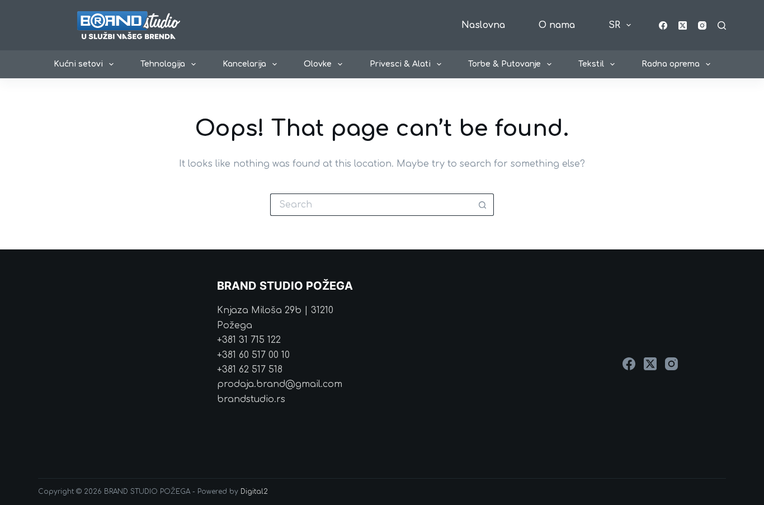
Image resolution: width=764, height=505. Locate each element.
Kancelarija (244, 64)
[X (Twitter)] (682, 25)
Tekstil (591, 64)
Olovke (318, 64)
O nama (557, 25)
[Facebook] (663, 25)
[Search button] (482, 204)
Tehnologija (162, 64)
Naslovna (483, 25)
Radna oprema (671, 64)
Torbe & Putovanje (504, 64)
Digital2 (254, 491)
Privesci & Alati (400, 64)
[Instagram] (702, 25)
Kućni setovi (78, 64)
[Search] (722, 25)
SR (614, 25)
